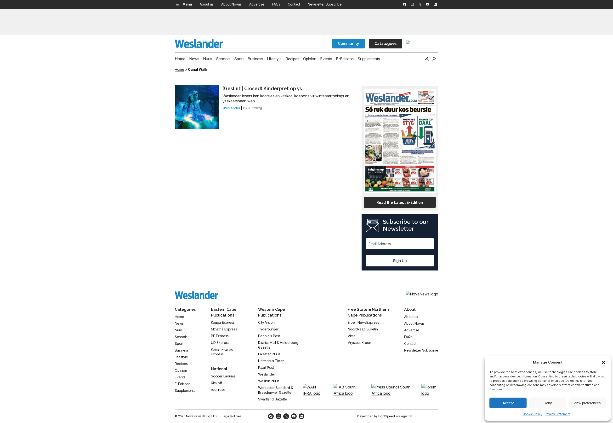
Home (179, 69)
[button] (603, 362)
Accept (508, 403)
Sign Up (400, 260)
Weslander (231, 108)
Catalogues (386, 43)
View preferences (587, 403)
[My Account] (427, 59)
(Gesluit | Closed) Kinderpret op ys (262, 88)
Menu (187, 4)
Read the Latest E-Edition (399, 202)
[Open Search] (434, 58)
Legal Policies (232, 416)
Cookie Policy (532, 414)
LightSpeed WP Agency (395, 416)
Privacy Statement (557, 414)
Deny (548, 403)
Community (348, 43)
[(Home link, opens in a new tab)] (196, 295)
